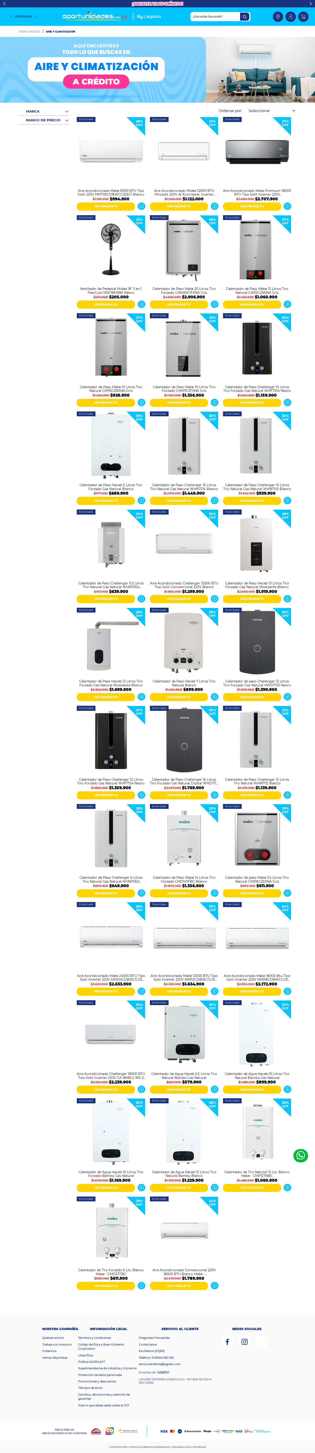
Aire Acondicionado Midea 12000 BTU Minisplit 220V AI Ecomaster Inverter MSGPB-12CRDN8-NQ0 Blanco (184, 192)
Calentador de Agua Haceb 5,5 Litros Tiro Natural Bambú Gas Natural (184, 1075)
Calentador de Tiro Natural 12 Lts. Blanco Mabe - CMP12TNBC (257, 1173)
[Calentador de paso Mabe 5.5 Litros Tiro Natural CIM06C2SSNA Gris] (257, 838)
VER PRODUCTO (106, 206)
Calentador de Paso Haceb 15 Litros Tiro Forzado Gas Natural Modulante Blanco (257, 584)
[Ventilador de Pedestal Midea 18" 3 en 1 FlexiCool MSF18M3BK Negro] (111, 250)
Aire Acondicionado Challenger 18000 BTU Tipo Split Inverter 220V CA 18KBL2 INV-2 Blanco (111, 1075)
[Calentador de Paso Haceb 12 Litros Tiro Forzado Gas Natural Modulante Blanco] (111, 642)
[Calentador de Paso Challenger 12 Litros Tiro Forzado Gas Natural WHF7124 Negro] (111, 740)
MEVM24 (201, 1447)
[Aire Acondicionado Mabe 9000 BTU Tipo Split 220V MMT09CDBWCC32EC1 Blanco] (111, 151)
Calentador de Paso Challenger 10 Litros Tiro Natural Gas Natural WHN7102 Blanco (257, 486)
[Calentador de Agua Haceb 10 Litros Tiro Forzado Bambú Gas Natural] (111, 1133)
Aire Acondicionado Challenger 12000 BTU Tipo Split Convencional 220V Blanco (184, 584)
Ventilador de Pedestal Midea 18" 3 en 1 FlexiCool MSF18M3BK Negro (111, 290)
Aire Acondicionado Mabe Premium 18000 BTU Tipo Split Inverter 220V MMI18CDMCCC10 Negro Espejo (257, 192)
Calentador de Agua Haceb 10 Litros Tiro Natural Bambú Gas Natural (257, 1075)
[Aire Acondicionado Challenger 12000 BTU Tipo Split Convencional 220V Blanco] (184, 544)
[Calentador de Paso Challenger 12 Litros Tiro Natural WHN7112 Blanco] (257, 740)
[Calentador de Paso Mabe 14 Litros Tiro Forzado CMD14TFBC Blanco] (184, 838)
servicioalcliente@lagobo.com (160, 1364)
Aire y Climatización (60, 31)
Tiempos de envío (90, 1388)
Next (311, 3)
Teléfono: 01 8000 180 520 (156, 1357)
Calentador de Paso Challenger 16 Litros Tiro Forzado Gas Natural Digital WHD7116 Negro (184, 781)
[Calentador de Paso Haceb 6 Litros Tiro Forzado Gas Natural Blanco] (111, 446)
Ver (141, 206)
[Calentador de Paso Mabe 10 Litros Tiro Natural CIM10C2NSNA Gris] (111, 348)
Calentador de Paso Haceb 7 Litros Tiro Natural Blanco (184, 682)
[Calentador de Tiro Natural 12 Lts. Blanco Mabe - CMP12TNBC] (257, 1133)
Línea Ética (85, 1355)
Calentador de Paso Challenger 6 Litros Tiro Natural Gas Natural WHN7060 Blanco (111, 879)
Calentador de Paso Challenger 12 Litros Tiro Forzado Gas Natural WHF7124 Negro (111, 781)
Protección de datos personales (100, 1375)
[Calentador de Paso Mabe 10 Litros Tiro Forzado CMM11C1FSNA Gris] (184, 348)
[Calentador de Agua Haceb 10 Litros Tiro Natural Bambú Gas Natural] (257, 1035)
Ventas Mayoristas (54, 1357)
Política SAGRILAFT (91, 1362)
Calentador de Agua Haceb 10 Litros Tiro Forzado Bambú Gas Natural (111, 1173)
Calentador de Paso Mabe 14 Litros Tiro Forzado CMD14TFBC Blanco (184, 879)
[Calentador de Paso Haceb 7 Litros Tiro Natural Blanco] (184, 642)
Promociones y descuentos (97, 1381)
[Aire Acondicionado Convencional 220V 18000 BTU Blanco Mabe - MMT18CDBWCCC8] (184, 1231)
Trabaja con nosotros (56, 1344)
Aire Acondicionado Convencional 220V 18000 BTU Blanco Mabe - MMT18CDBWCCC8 (184, 1271)
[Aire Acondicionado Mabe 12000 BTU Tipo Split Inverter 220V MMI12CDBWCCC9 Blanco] (184, 936)
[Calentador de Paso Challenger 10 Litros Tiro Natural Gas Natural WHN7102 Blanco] (257, 446)
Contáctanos (148, 1344)
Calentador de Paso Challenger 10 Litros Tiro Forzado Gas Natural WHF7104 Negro (257, 388)
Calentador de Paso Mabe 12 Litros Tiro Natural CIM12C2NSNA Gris (257, 290)
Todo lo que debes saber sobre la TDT (103, 1405)
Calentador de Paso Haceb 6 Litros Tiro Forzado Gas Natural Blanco (111, 486)
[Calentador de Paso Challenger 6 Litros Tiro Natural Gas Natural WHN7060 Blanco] (111, 838)
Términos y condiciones (94, 1338)
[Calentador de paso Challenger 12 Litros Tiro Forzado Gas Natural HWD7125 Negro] (257, 642)
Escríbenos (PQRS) (152, 1351)
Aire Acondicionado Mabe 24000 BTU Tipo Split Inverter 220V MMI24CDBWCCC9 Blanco (111, 977)
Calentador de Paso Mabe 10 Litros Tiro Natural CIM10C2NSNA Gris (111, 388)
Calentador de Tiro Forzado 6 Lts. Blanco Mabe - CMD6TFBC (111, 1271)
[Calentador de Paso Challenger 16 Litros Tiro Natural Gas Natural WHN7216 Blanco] (184, 446)
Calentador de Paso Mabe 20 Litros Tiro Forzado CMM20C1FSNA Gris (184, 290)
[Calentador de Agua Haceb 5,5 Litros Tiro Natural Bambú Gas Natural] (184, 1035)
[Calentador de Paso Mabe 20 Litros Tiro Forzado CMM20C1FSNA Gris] (184, 250)
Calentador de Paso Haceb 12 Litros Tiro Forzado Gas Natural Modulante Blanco (111, 682)
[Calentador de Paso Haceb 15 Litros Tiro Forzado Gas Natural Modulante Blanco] (257, 544)
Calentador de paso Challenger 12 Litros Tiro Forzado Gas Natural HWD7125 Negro (257, 682)
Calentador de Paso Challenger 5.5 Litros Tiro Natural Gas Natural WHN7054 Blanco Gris (111, 584)
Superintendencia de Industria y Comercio (107, 1368)
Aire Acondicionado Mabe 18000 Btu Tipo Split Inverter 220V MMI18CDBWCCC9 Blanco (257, 977)
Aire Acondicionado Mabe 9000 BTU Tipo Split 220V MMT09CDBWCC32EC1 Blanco (111, 192)
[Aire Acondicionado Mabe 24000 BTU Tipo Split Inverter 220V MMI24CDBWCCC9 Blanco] (111, 936)
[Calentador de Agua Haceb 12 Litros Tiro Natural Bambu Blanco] (184, 1133)
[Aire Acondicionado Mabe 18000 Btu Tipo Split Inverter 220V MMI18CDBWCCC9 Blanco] (257, 936)
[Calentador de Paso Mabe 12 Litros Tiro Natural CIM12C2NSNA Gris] (257, 250)
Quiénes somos (53, 1338)
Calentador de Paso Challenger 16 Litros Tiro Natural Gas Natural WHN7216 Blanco (184, 486)
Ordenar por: (230, 111)
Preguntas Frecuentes (154, 1338)
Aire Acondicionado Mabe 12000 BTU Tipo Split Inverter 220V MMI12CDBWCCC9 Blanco (184, 977)
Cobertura (49, 1351)
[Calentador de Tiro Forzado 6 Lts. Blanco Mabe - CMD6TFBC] (111, 1231)
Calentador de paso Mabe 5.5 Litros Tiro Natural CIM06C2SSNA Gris (257, 879)
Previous (4, 3)
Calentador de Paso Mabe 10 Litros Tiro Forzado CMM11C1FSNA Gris (184, 388)
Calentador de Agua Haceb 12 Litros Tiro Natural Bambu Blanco (184, 1173)
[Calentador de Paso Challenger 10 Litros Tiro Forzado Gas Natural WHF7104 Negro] (257, 348)
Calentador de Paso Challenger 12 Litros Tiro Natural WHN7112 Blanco (257, 781)
